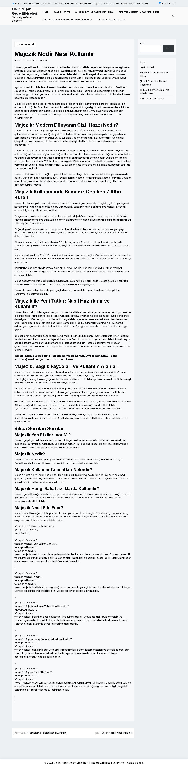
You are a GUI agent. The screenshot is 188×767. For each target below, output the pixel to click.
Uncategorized (25, 44)
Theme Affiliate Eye (103, 762)
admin (44, 60)
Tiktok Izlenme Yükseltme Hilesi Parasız (67, 19)
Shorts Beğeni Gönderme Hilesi (94, 12)
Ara (142, 43)
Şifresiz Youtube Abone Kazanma (139, 12)
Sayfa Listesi (62, 12)
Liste (45, 12)
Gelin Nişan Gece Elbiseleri (24, 11)
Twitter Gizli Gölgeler (111, 19)
